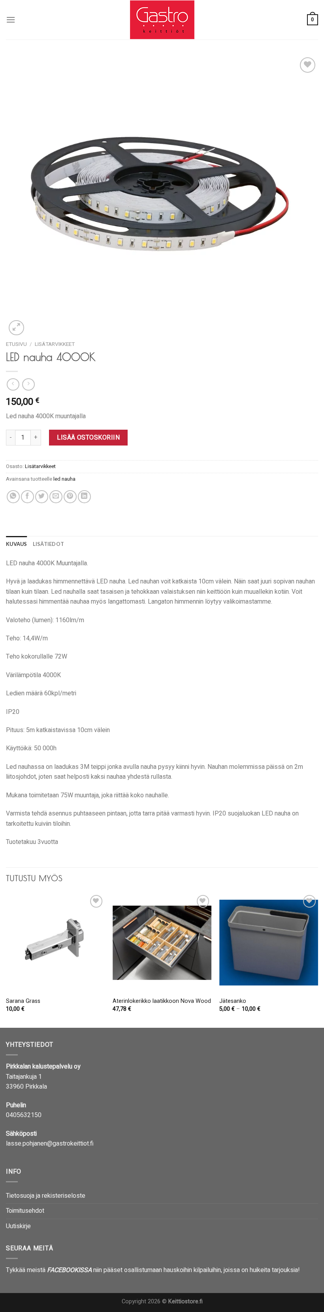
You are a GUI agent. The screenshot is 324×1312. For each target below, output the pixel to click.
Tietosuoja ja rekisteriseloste (45, 1196)
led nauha (64, 479)
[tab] (16, 544)
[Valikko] (10, 19)
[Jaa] (13, 496)
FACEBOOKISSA (69, 1270)
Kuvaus (16, 544)
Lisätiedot (48, 544)
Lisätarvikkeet (55, 344)
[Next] (318, 959)
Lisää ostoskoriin (88, 437)
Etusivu (16, 344)
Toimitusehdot (25, 1211)
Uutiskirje (18, 1226)
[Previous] (6, 959)
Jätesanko (232, 1001)
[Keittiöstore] (162, 19)
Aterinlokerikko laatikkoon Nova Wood (162, 1001)
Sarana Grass (23, 1001)
